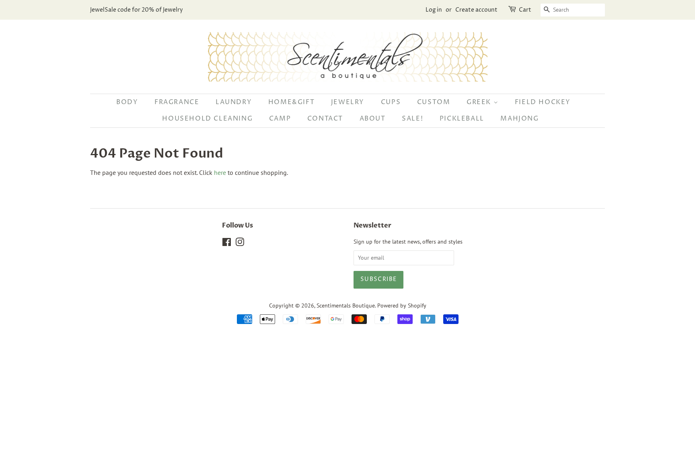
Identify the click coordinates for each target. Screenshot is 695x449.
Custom (433, 102)
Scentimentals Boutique (346, 305)
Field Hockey (543, 102)
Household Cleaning (207, 118)
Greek (480, 102)
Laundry (234, 102)
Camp (280, 118)
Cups (391, 102)
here (220, 172)
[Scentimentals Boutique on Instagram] (239, 243)
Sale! (412, 118)
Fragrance (176, 102)
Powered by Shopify (401, 305)
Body (127, 102)
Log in (434, 10)
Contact (325, 118)
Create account (476, 10)
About (373, 118)
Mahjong (519, 118)
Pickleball (462, 118)
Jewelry (347, 102)
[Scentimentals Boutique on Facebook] (226, 243)
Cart (525, 10)
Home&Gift (291, 102)
